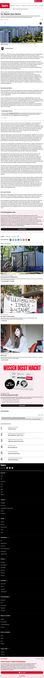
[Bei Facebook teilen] (18, 240)
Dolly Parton (3, 505)
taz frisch (2, 586)
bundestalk (3, 562)
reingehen (2, 575)
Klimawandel (3, 513)
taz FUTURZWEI (4, 621)
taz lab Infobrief (3, 591)
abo (1, 540)
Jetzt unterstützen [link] (22, 229)
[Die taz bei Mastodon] (7, 468)
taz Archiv (2, 627)
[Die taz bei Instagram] (12, 468)
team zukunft (3, 583)
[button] (42, 1)
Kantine (2, 638)
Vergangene (3, 608)
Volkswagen (3, 503)
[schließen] (42, 659)
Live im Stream (3, 605)
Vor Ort (2, 602)
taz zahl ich (3, 546)
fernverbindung (3, 564)
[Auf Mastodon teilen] (13, 240)
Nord (1, 492)
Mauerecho (3, 570)
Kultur (2, 484)
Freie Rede (3, 572)
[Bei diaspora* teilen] (24, 240)
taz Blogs (2, 619)
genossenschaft (4, 543)
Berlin (2, 489)
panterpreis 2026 (4, 553)
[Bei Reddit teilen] (26, 240)
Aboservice (3, 654)
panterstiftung (3, 551)
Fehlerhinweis (13, 236)
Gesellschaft (3, 481)
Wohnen (2, 510)
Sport (2, 486)
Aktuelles (2, 521)
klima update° (3, 567)
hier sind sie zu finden (36, 419)
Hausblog (2, 524)
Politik (2, 476)
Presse (2, 532)
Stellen (2, 529)
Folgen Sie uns (3, 468)
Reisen (2, 635)
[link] (12, 5)
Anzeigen (2, 643)
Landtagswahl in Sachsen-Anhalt (7, 508)
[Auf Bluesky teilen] (16, 240)
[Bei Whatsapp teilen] (21, 240)
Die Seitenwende (4, 527)
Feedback (2, 652)
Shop (2, 641)
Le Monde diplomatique (5, 624)
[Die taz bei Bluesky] (10, 468)
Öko (1, 478)
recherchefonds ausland (5, 548)
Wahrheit (2, 494)
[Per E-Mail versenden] (10, 240)
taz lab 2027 (3, 610)
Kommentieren (8, 236)
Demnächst (3, 600)
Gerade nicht (38, 658)
